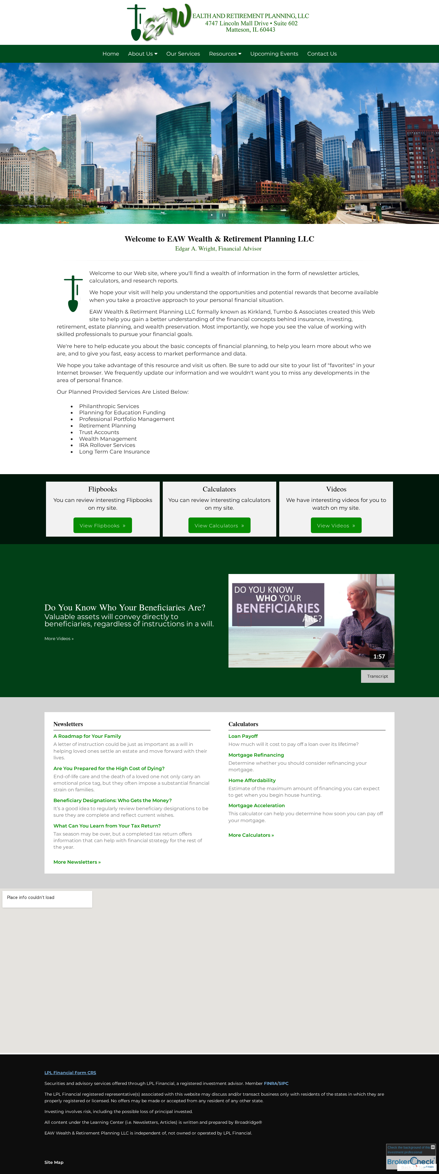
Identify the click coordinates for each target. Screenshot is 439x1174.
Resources (223, 54)
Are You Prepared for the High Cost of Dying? (109, 768)
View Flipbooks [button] (100, 526)
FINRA (270, 1083)
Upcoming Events (274, 54)
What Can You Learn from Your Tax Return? (107, 826)
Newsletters (68, 724)
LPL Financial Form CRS (70, 1072)
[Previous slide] (6, 150)
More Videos (59, 638)
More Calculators (251, 835)
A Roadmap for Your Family (87, 736)
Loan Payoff (243, 736)
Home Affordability (252, 780)
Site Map (54, 1162)
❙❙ (224, 215)
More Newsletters (77, 862)
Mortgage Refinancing (256, 755)
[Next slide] (432, 150)
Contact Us (322, 54)
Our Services (183, 54)
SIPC (283, 1083)
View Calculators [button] (216, 526)
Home (110, 54)
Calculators (243, 724)
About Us (140, 54)
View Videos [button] (333, 526)
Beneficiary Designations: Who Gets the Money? (112, 800)
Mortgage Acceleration (256, 805)
